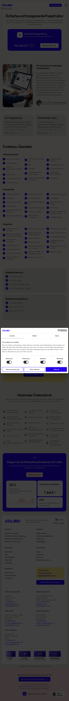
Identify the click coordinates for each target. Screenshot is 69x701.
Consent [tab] (12, 336)
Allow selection (34, 369)
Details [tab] (34, 336)
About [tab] (57, 336)
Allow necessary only (12, 369)
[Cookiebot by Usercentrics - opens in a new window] (59, 330)
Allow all (56, 369)
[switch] (26, 362)
